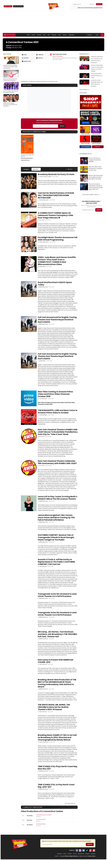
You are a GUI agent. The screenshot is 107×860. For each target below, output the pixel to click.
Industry (39, 35)
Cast (25, 54)
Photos (40, 58)
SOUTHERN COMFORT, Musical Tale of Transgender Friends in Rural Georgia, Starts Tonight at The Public (56, 537)
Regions (88, 853)
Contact (70, 853)
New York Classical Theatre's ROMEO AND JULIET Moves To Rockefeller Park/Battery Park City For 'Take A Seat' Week (58, 432)
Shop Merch (8, 6)
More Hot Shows (85, 146)
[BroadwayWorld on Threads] (90, 850)
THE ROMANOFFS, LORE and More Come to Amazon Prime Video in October (57, 411)
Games (65, 35)
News (28, 35)
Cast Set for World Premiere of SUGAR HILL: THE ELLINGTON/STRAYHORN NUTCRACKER (56, 195)
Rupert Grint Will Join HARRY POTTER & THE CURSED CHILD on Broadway (10, 63)
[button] (102, 35)
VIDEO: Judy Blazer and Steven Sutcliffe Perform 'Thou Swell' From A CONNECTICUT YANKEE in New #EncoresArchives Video (57, 261)
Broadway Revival (40, 824)
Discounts (97, 146)
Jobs (48, 35)
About (64, 853)
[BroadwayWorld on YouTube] (94, 850)
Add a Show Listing (18, 6)
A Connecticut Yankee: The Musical (27, 155)
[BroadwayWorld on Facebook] (76, 850)
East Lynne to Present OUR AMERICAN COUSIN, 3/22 (55, 660)
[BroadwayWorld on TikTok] (87, 850)
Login (97, 35)
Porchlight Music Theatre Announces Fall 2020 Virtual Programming (57, 238)
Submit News (81, 853)
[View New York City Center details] (35, 71)
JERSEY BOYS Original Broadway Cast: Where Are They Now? (10, 101)
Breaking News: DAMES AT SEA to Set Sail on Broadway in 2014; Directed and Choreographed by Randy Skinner (57, 737)
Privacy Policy (91, 856)
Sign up (99, 210)
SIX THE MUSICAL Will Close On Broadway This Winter (10, 88)
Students (54, 35)
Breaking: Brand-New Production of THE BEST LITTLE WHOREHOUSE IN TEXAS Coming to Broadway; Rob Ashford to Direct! (57, 683)
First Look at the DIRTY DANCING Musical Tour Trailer (96, 75)
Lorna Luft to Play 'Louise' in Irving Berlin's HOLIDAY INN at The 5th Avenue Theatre (57, 497)
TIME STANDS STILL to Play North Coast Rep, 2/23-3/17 (56, 785)
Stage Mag (71, 35)
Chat (44, 35)
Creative (40, 54)
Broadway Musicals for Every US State (56, 174)
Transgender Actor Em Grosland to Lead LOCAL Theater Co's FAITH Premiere (57, 595)
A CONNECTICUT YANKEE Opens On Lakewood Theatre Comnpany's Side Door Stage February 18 (55, 215)
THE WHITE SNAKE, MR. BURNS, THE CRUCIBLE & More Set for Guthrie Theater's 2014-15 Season (54, 707)
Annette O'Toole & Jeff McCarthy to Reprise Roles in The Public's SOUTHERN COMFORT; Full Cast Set (56, 561)
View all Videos (84, 89)
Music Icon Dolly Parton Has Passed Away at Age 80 (10, 76)
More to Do (27, 61)
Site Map (93, 853)
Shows (33, 35)
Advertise (59, 853)
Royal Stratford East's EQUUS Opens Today (55, 283)
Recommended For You (86, 153)
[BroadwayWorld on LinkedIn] (83, 850)
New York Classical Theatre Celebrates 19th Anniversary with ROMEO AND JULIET (57, 462)
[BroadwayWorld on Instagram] (80, 850)
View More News (69, 803)
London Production (41, 819)
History (26, 58)
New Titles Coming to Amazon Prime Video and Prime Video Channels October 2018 (55, 394)
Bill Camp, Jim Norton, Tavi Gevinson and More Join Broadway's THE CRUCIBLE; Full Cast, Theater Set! (57, 634)
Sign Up (62, 126)
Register (89, 35)
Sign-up (92, 4)
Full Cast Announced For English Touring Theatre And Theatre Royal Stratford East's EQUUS (57, 319)
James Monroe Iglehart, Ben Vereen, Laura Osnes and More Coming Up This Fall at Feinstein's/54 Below (56, 517)
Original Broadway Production (44, 815)
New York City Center (60, 54)
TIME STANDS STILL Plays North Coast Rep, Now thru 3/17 (58, 767)
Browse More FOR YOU (90, 194)
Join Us (74, 853)
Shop (59, 35)
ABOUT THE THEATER (57, 56)
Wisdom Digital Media (71, 856)
